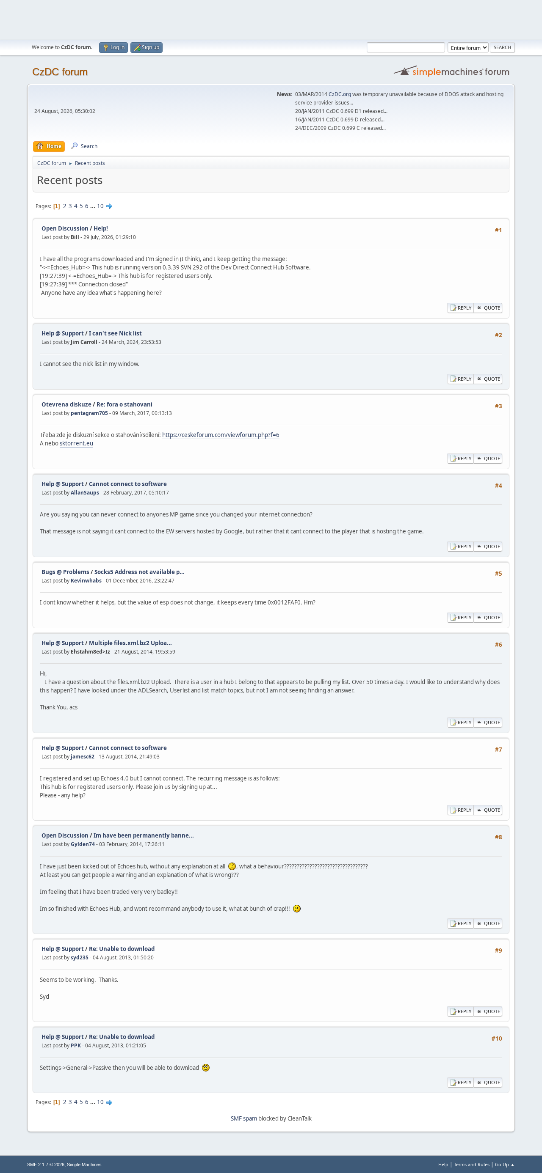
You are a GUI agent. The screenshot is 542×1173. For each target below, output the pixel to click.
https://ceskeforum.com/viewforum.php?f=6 (220, 435)
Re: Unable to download (122, 949)
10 (100, 206)
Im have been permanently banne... (144, 835)
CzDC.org (340, 94)
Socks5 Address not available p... (139, 572)
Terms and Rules (471, 1164)
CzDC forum (60, 71)
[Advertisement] (271, 19)
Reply (464, 308)
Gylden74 (83, 844)
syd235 (79, 957)
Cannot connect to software (128, 484)
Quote (492, 308)
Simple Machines (84, 1164)
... (93, 206)
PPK (76, 1045)
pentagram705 (89, 413)
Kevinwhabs (86, 580)
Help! (101, 228)
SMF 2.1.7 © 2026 (45, 1164)
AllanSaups (85, 492)
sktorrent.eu (76, 443)
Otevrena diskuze (66, 404)
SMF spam (244, 1118)
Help (443, 1164)
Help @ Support (62, 333)
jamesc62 (82, 756)
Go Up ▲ (505, 1164)
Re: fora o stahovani (124, 404)
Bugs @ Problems (65, 572)
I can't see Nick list (115, 333)
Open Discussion (64, 228)
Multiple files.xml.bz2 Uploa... (130, 643)
